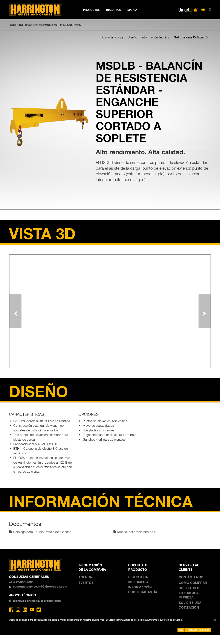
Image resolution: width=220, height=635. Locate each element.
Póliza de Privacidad (198, 629)
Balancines (70, 25)
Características (112, 37)
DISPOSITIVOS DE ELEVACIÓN (33, 25)
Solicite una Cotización (191, 37)
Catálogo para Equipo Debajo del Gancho (41, 532)
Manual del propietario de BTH (138, 532)
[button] (15, 311)
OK (181, 629)
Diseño (132, 37)
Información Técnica (155, 37)
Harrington (38, 9)
